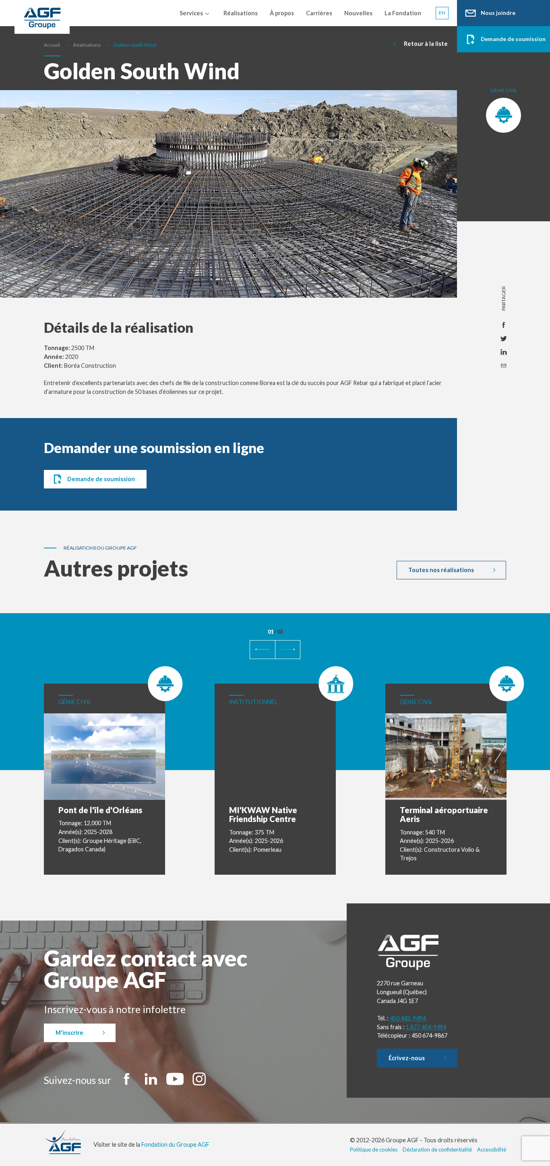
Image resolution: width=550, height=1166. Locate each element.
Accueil (52, 45)
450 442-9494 (408, 1018)
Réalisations (87, 45)
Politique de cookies (373, 1149)
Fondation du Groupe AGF (175, 1144)
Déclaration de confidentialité (437, 1149)
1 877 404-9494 (426, 1027)
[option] (228, 204)
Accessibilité (491, 1149)
